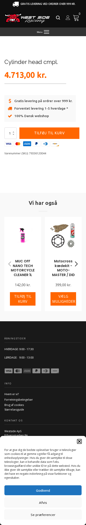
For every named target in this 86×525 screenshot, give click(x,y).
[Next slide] (76, 264)
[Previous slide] (9, 264)
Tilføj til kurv (49, 133)
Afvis (43, 502)
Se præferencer (43, 514)
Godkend (43, 490)
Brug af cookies (14, 405)
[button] (79, 441)
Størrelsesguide (14, 409)
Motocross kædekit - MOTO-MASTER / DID (63, 268)
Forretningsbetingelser (18, 400)
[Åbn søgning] (58, 17)
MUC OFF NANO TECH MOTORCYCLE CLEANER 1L (23, 268)
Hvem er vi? (11, 394)
